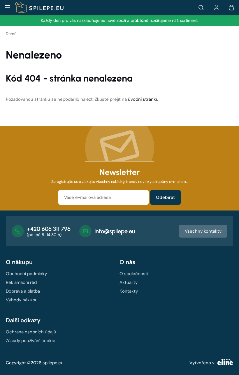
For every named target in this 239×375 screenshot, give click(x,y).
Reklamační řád (21, 282)
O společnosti (133, 274)
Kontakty (128, 291)
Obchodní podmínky (26, 274)
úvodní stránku (143, 99)
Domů (11, 33)
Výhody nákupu (22, 300)
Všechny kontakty (203, 231)
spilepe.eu (53, 363)
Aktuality (128, 282)
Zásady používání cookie (30, 341)
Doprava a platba (23, 291)
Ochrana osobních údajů (31, 332)
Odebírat (165, 197)
